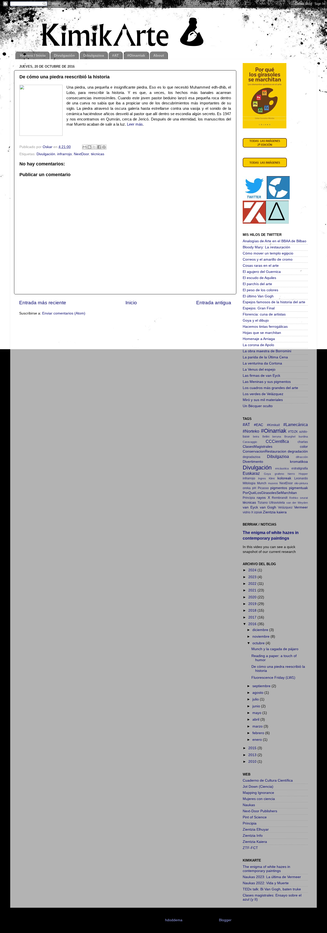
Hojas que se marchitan (262, 333)
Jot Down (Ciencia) (258, 787)
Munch (261, 483)
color (304, 447)
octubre (259, 643)
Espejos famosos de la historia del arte (274, 302)
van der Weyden (297, 502)
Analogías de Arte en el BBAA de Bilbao (274, 241)
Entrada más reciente (42, 302)
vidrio (246, 512)
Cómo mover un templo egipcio (268, 253)
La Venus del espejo (259, 369)
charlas (303, 442)
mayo (257, 713)
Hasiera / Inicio (33, 55)
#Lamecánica (295, 424)
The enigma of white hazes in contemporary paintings (266, 869)
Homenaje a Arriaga (259, 339)
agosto (258, 693)
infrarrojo (64, 154)
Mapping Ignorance (258, 793)
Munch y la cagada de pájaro (274, 649)
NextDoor (81, 154)
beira (256, 436)
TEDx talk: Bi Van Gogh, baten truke (272, 889)
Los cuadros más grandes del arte (270, 388)
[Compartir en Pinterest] (104, 147)
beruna (276, 436)
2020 (253, 597)
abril (256, 719)
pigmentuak (298, 488)
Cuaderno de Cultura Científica (268, 780)
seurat (304, 497)
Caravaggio (250, 441)
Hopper (303, 473)
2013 (253, 755)
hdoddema (173, 920)
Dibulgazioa (93, 55)
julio (256, 699)
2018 (253, 610)
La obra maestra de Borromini (267, 351)
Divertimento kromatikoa (275, 462)
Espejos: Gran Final (259, 308)
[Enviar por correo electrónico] (84, 147)
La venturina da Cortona (262, 363)
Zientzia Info (253, 836)
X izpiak (256, 512)
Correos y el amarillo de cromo (268, 259)
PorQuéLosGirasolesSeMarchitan (270, 493)
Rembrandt (279, 498)
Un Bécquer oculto (258, 406)
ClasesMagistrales (257, 447)
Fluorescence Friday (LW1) (273, 678)
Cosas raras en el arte (261, 266)
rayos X (263, 498)
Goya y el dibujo (256, 320)
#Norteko (251, 431)
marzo (258, 726)
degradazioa (251, 457)
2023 (253, 577)
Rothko (293, 497)
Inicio (131, 302)
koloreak (284, 478)
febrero (258, 733)
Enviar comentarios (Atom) (63, 313)
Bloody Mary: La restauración (266, 247)
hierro (291, 473)
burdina (303, 436)
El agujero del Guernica (262, 272)
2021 (253, 590)
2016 (253, 624)
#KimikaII (273, 425)
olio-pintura (301, 483)
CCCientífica (277, 441)
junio (256, 706)
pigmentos (278, 488)
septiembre (262, 686)
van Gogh (268, 507)
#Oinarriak (136, 55)
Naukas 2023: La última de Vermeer (272, 877)
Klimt (272, 478)
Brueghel (289, 436)
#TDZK (293, 431)
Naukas (249, 805)
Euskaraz (251, 473)
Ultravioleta (277, 502)
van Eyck (250, 507)
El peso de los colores (260, 290)
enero (257, 740)
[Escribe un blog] (89, 147)
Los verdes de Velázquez (263, 394)
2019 (253, 604)
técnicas (97, 154)
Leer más (135, 124)
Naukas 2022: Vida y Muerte (266, 883)
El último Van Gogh (258, 296)
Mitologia (249, 483)
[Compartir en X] (94, 147)
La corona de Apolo (258, 345)
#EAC (258, 425)
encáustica (282, 468)
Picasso (263, 488)
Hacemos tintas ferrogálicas (265, 327)
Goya (267, 473)
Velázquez (285, 507)
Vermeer (301, 507)
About (158, 55)
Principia (249, 498)
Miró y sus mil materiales (263, 400)
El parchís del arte (257, 284)
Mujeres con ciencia (259, 799)
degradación (298, 451)
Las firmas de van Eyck (261, 376)
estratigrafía (299, 468)
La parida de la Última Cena (265, 357)
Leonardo (301, 478)
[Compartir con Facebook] (99, 147)
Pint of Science (255, 817)
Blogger (225, 920)
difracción (302, 456)
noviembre (261, 636)
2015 (253, 748)
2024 (253, 570)
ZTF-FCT (250, 848)
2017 (253, 617)
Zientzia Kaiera (255, 842)
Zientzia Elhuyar (256, 829)
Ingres (262, 478)
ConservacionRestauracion (264, 451)
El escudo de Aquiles (259, 278)
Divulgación (64, 55)
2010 (253, 762)
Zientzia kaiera (275, 512)
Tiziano (263, 502)
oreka (247, 488)
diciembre (260, 630)
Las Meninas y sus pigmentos (267, 382)
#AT (115, 55)
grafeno (279, 473)
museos (273, 483)
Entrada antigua (213, 302)
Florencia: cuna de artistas (264, 314)
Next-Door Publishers (260, 811)
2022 (253, 584)
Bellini (265, 436)
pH (254, 488)
